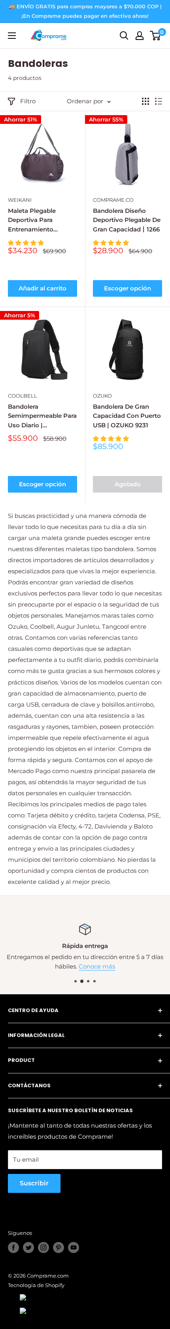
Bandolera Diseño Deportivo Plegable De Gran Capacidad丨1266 (127, 220)
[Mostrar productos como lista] (158, 101)
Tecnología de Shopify (36, 1285)
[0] (156, 35)
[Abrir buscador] (124, 35)
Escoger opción (127, 288)
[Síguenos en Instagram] (43, 1247)
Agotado (128, 484)
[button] (26, 242)
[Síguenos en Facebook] (13, 1247)
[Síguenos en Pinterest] (58, 1247)
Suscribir (34, 1183)
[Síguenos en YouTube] (73, 1247)
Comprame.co (113, 200)
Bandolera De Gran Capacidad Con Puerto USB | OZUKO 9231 (127, 416)
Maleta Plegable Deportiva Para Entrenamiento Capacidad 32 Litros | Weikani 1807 (39, 220)
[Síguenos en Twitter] (28, 1247)
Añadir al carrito (42, 288)
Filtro (28, 101)
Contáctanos (136, 966)
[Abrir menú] (12, 35)
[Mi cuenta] (140, 35)
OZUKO (102, 395)
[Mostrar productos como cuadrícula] (145, 101)
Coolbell (22, 395)
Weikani (20, 200)
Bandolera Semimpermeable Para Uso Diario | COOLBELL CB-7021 (42, 416)
